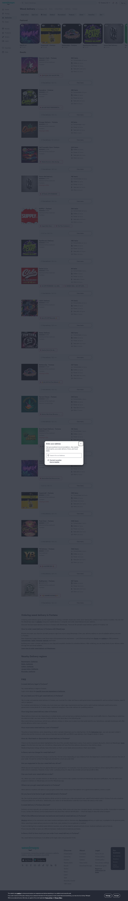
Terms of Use (48, 898)
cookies (19, 893)
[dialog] (64, 895)
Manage (108, 896)
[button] (64, 461)
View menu (80, 83)
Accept (116, 896)
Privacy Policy (58, 898)
